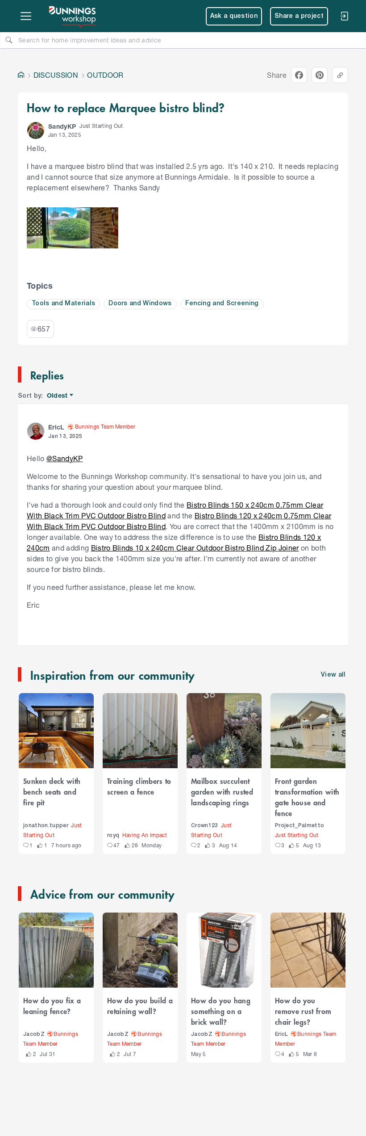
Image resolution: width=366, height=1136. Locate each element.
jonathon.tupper (45, 825)
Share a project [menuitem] (299, 16)
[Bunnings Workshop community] (72, 16)
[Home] (21, 75)
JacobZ (34, 1034)
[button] (36, 130)
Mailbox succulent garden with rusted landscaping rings (222, 791)
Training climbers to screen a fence (139, 786)
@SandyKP (64, 458)
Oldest (58, 395)
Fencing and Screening (222, 304)
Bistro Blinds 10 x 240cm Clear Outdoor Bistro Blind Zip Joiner (195, 547)
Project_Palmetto (299, 825)
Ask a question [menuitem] (234, 16)
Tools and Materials (63, 304)
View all (333, 675)
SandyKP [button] (62, 126)
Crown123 (204, 825)
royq (113, 835)
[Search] (9, 39)
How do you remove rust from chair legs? (303, 1011)
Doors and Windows (140, 304)
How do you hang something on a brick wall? (220, 1011)
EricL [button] (56, 427)
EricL (281, 1034)
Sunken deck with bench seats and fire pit (51, 791)
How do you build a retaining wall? (140, 1005)
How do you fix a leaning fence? (52, 1005)
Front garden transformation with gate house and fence (307, 796)
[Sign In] (344, 16)
